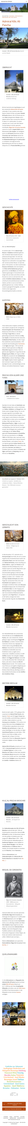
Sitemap (6, 1116)
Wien (15, 1073)
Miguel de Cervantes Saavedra (17, 127)
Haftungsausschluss (14, 1119)
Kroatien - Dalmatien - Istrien (14, 1088)
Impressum (13, 1118)
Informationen (18, 16)
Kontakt (5, 1118)
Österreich (8, 1073)
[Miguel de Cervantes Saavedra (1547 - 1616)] (14, 885)
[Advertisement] (14, 507)
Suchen (22, 1116)
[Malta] (14, 309)
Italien (13, 1075)
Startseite (11, 16)
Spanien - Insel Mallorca (14, 1086)
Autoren (18, 992)
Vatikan (20, 1079)
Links (10, 1116)
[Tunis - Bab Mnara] (14, 387)
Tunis (19, 441)
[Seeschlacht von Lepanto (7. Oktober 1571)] (14, 469)
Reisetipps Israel (10, 1079)
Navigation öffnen (6, 1)
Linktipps (16, 1116)
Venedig (20, 1073)
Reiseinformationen (14, 1082)
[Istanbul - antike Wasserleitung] (21, 1006)
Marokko (7, 1075)
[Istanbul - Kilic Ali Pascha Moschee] (14, 81)
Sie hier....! (5, 945)
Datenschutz (21, 1118)
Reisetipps (14, 1071)
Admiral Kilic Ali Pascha (17, 109)
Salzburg (22, 1070)
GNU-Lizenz (22, 988)
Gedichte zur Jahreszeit (14, 1066)
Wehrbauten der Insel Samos (9, 17)
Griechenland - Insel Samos (14, 1084)
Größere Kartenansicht (14, 199)
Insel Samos (21, 343)
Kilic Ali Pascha (10, 984)
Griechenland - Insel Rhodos (14, 1077)
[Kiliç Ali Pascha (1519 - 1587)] (14, 222)
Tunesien (20, 1075)
